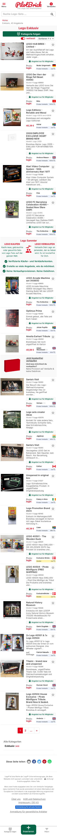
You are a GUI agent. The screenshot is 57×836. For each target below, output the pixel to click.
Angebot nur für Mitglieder (41, 61)
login (28, 68)
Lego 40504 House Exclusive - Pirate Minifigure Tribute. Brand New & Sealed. (37, 698)
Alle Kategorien (12, 741)
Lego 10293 (38, 382)
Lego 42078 (38, 417)
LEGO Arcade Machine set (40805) (38, 279)
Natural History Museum (34, 603)
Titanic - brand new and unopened (36, 662)
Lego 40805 (38, 283)
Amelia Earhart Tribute (38, 336)
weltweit (30, 38)
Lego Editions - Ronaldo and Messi (36, 111)
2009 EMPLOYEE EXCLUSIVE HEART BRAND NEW (36, 136)
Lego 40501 (38, 542)
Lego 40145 (38, 514)
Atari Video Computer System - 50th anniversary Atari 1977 (38, 169)
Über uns (16, 799)
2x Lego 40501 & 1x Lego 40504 (36, 636)
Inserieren (28, 829)
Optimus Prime (34, 310)
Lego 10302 (38, 314)
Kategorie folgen (28, 34)
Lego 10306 (38, 174)
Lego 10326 (38, 608)
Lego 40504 (38, 575)
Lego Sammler (28, 240)
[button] (4, 4)
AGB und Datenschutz (34, 799)
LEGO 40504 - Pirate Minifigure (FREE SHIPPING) (37, 569)
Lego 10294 (38, 667)
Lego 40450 (38, 339)
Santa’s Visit (32, 379)
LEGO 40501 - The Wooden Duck (36, 537)
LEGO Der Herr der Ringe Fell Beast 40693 (36, 77)
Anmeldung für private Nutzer (28, 807)
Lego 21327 (38, 481)
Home (5, 20)
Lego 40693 (38, 83)
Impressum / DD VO (28, 802)
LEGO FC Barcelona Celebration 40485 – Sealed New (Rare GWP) (37, 206)
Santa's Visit (32, 445)
